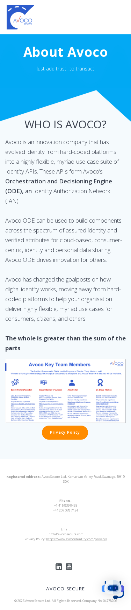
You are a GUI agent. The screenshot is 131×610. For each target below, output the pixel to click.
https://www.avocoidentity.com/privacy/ (76, 539)
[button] (113, 590)
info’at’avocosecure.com (65, 534)
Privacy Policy (65, 432)
